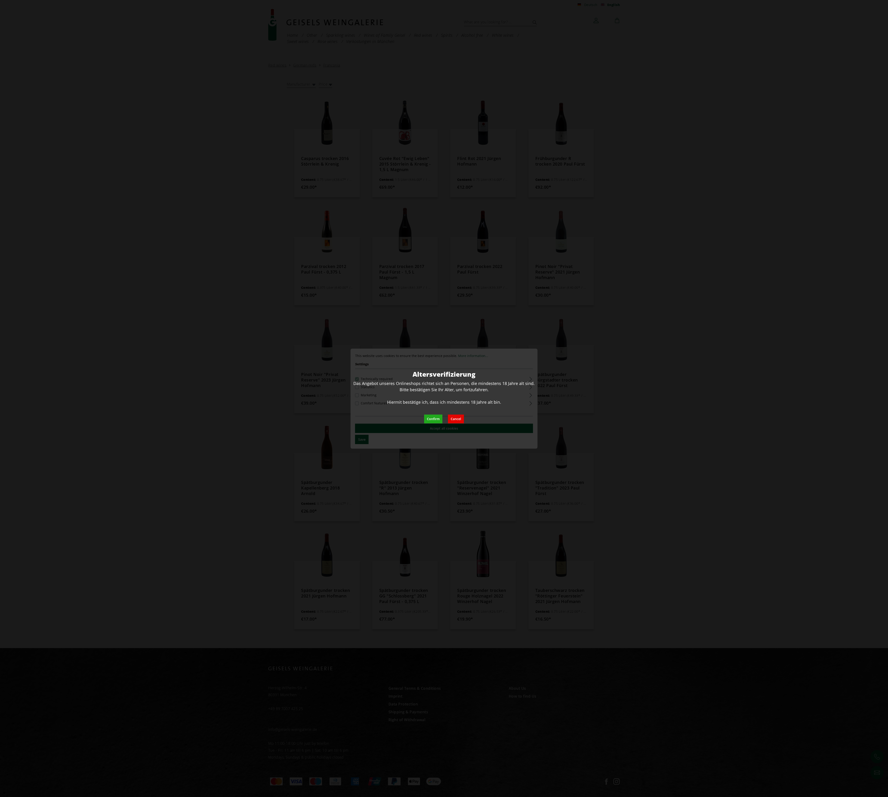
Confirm (433, 419)
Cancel (456, 419)
